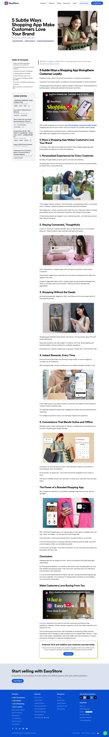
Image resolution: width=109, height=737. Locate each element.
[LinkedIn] (20, 729)
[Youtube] (27, 729)
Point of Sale (38, 700)
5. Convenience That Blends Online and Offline (23, 79)
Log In (74, 3)
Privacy (93, 733)
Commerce (18, 697)
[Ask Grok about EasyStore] (95, 697)
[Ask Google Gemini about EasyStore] (88, 697)
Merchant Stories (62, 706)
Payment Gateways (40, 712)
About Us (82, 706)
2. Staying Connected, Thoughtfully (23, 71)
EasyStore (42, 623)
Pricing (59, 3)
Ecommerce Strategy (22, 124)
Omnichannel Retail (18, 41)
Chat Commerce (17, 721)
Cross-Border (16, 724)
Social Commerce (17, 712)
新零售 (20, 105)
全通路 (25, 105)
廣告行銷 (26, 140)
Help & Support (61, 703)
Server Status (61, 709)
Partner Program (85, 714)
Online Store (16, 115)
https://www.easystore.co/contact (50, 64)
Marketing (18, 704)
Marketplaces (16, 715)
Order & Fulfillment (39, 709)
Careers (86, 712)
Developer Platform (85, 717)
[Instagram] (16, 729)
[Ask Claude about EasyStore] (84, 697)
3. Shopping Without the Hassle (22, 73)
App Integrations (39, 714)
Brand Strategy (24, 115)
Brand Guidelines (85, 709)
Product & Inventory (40, 706)
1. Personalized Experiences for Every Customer (23, 68)
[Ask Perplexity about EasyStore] (91, 697)
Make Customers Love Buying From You (23, 87)
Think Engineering (85, 720)
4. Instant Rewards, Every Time (21, 76)
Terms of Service (85, 733)
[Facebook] (13, 729)
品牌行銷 (15, 140)
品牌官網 (21, 140)
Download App (39, 717)
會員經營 (15, 105)
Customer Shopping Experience (45, 41)
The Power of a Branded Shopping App (24, 82)
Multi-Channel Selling (18, 710)
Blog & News (61, 700)
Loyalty (17, 707)
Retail (16, 701)
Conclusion (16, 84)
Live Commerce (16, 718)
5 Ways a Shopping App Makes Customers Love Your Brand (21, 64)
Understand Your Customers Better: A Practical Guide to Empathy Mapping (22, 152)
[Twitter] (23, 729)
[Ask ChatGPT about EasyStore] (81, 697)
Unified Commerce (30, 41)
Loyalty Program (39, 703)
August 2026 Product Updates (23, 144)
